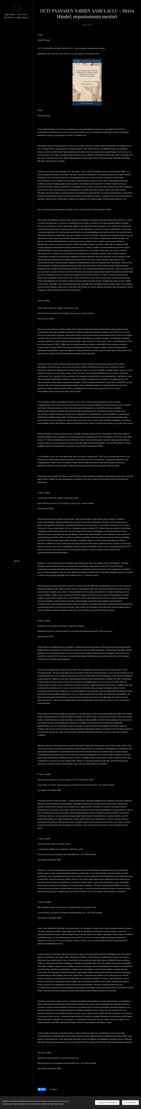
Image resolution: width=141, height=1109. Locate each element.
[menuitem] (16, 561)
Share (43, 1089)
